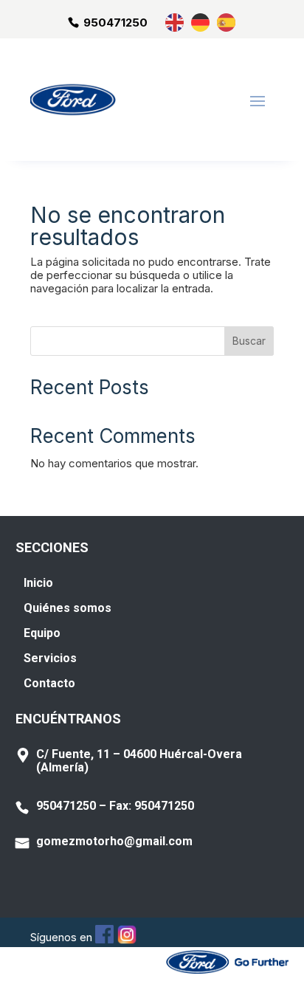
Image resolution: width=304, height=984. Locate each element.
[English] (175, 22)
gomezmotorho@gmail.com (114, 841)
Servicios (50, 658)
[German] (201, 22)
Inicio (38, 583)
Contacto (49, 683)
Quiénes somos (67, 608)
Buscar (249, 340)
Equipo (42, 633)
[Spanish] (227, 22)
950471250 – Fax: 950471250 (115, 806)
